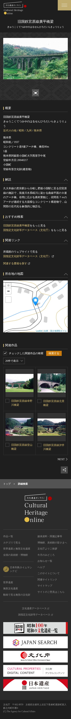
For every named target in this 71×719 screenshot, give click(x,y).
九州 (29, 130)
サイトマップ (44, 585)
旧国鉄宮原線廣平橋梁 (16, 225)
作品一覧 (8, 536)
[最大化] (8, 299)
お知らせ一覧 (44, 561)
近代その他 (9, 130)
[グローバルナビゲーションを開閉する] (64, 5)
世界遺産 (8, 582)
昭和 (21, 130)
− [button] (8, 291)
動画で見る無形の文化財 (16, 594)
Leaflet (39, 330)
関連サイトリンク (47, 579)
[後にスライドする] (63, 459)
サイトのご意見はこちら (51, 591)
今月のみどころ (46, 554)
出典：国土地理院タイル (55, 330)
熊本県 (38, 130)
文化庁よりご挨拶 (47, 548)
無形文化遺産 (10, 588)
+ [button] (8, 285)
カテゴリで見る (11, 542)
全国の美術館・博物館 (15, 554)
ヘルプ (41, 567)
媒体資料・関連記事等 (49, 536)
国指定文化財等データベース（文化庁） (27, 230)
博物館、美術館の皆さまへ (52, 542)
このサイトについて (48, 573)
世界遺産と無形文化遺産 (16, 548)
